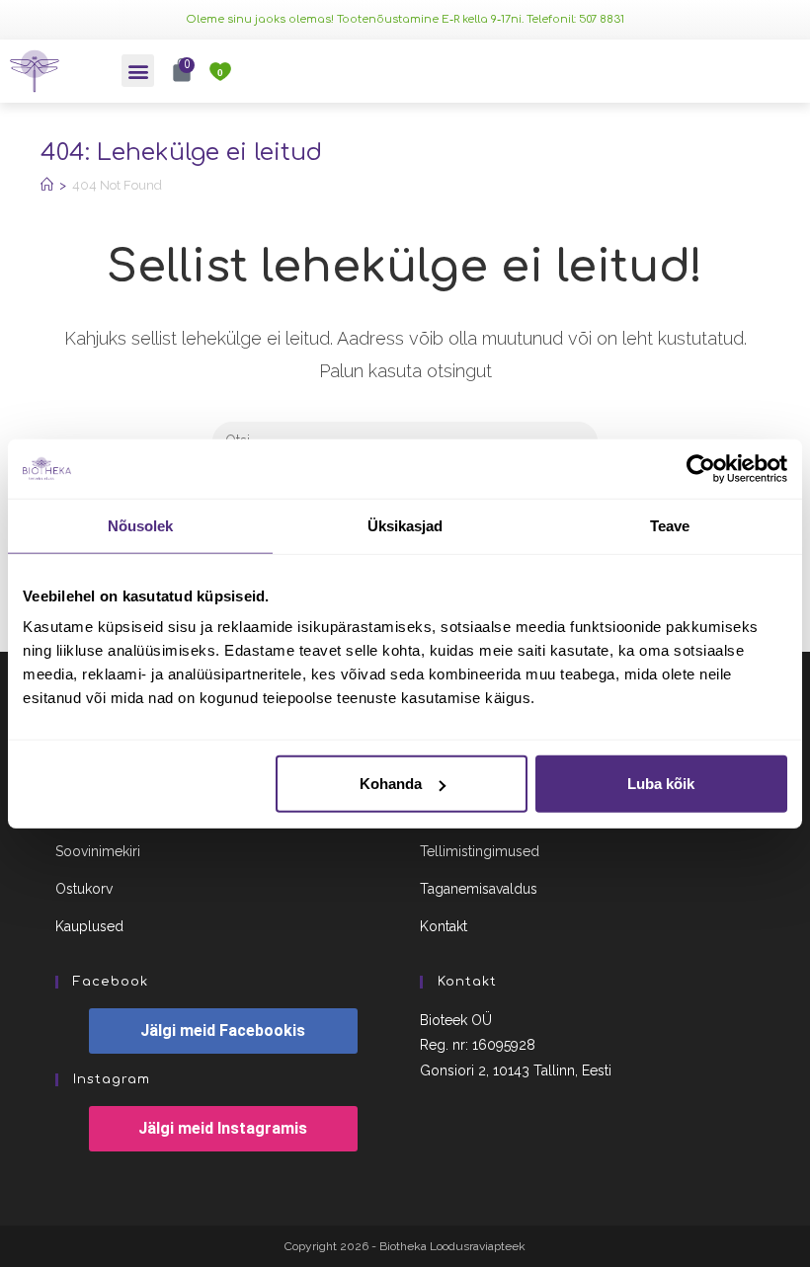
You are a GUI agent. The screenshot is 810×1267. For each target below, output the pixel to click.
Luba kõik (660, 783)
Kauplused (89, 926)
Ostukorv (84, 889)
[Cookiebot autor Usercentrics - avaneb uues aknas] (700, 468)
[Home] (46, 185)
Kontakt (443, 926)
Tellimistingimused (479, 851)
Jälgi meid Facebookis (222, 1030)
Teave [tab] (670, 524)
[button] (138, 70)
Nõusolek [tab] (141, 524)
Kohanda (391, 783)
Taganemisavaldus (478, 889)
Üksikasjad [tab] (405, 524)
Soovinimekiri (97, 851)
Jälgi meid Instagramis (222, 1128)
